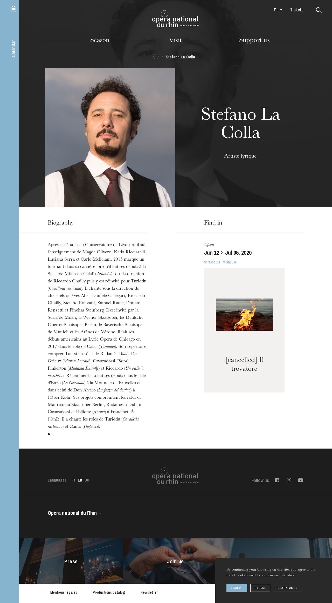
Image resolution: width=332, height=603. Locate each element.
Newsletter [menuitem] (149, 592)
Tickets (296, 9)
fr (73, 480)
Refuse (260, 588)
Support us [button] (254, 40)
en (276, 9)
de (87, 480)
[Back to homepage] (175, 19)
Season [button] (99, 40)
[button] (318, 10)
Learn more (288, 588)
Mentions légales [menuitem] (63, 592)
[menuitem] (276, 9)
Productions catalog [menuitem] (109, 592)
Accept (237, 588)
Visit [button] (175, 40)
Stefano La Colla (180, 57)
